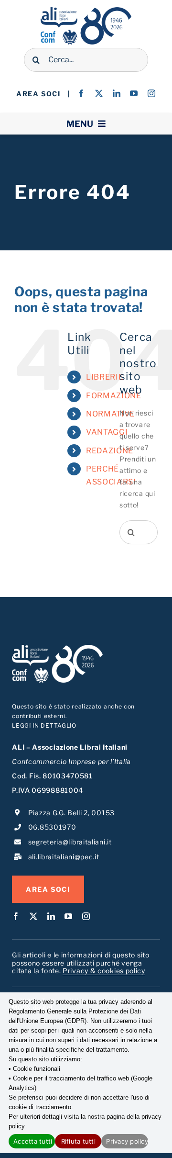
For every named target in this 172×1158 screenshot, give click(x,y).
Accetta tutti (32, 1141)
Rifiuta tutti (78, 1141)
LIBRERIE (105, 377)
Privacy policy (127, 1141)
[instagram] (152, 93)
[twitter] (99, 93)
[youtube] (134, 93)
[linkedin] (117, 93)
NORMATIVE (110, 413)
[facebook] (81, 93)
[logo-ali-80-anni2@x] (86, 10)
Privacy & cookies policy (104, 971)
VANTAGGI (107, 432)
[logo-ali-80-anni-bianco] (57, 648)
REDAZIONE (109, 450)
